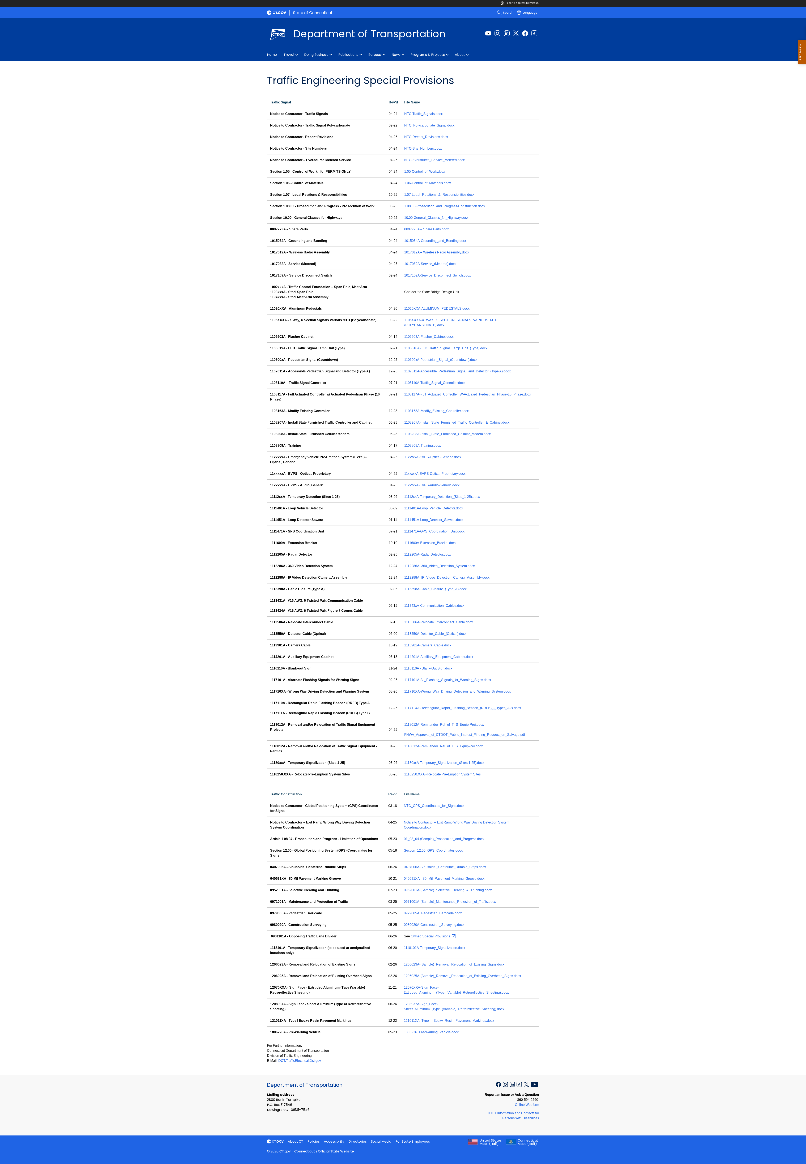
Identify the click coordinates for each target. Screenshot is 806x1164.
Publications (348, 54)
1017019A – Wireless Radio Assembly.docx (436, 252)
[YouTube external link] (534, 1084)
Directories (357, 1141)
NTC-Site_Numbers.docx (423, 148)
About (460, 54)
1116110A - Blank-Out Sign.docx (428, 668)
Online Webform (527, 1105)
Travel (289, 54)
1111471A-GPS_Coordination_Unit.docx (434, 531)
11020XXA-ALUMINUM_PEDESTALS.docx (437, 308)
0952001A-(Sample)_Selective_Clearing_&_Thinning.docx (448, 890)
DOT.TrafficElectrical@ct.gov (299, 1060)
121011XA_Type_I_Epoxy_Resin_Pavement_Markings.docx (449, 1020)
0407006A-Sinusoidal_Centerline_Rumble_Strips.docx (445, 867)
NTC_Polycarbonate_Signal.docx (429, 125)
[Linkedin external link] (507, 33)
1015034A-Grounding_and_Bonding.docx (435, 241)
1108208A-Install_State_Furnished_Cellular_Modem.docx (447, 434)
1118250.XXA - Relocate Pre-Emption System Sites (442, 774)
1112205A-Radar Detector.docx (427, 554)
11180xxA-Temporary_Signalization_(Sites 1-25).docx (444, 763)
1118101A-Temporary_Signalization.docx (434, 948)
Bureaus (375, 54)
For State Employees (412, 1141)
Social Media (381, 1141)
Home (272, 54)
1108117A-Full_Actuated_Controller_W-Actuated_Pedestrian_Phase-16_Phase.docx (467, 394)
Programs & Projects (428, 54)
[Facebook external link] (525, 33)
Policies (313, 1141)
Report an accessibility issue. (522, 3)
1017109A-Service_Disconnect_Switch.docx (437, 275)
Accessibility (334, 1141)
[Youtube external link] (488, 33)
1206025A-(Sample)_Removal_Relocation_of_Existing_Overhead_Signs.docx (462, 976)
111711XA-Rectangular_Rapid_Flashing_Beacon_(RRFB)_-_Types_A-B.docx (462, 708)
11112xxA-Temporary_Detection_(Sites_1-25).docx (442, 496)
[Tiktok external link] (534, 33)
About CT (295, 1141)
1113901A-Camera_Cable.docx (427, 645)
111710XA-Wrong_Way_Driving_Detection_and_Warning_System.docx (457, 691)
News (396, 54)
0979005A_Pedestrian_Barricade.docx (433, 913)
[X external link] (526, 1084)
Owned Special (431, 936)
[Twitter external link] (516, 33)
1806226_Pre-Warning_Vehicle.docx (431, 1032)
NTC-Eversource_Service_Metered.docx (434, 160)
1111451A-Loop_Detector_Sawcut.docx (433, 520)
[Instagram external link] (497, 33)
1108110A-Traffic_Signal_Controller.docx (434, 383)
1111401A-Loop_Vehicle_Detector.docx (433, 508)
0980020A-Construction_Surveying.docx (434, 925)
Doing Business (316, 54)
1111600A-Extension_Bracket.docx (430, 543)
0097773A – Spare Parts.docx (426, 229)
